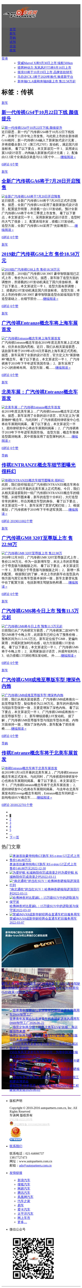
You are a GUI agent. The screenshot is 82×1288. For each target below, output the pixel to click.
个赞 (14, 164)
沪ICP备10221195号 (21, 1119)
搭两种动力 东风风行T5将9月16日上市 (44, 67)
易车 (21, 1205)
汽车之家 (24, 1201)
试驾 (13, 42)
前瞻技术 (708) (18, 988)
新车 (13, 33)
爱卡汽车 (24, 1209)
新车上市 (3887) (12, 983)
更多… (22, 1222)
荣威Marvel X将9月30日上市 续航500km (45, 63)
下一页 (14, 837)
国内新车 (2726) (34, 983)
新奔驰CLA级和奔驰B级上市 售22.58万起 (47, 81)
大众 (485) (29, 992)
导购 (13, 37)
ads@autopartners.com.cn (35, 1165)
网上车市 (24, 1218)
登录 (5, 58)
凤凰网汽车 (25, 1197)
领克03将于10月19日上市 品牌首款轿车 (45, 72)
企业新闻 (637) (39, 988)
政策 (13, 50)
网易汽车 (24, 1188)
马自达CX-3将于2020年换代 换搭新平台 (45, 76)
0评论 (6, 164)
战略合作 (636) (59, 988)
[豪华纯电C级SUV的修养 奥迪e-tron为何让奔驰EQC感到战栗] (37, 966)
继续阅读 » (68, 157)
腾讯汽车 (24, 1192)
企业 (13, 46)
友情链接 (16, 1173)
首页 (13, 29)
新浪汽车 (24, 1180)
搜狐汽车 (24, 1184)
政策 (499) (15, 992)
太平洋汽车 (25, 1213)
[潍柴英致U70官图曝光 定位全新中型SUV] (37, 1007)
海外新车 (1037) (56, 983)
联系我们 (16, 1146)
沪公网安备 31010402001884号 (32, 1124)
